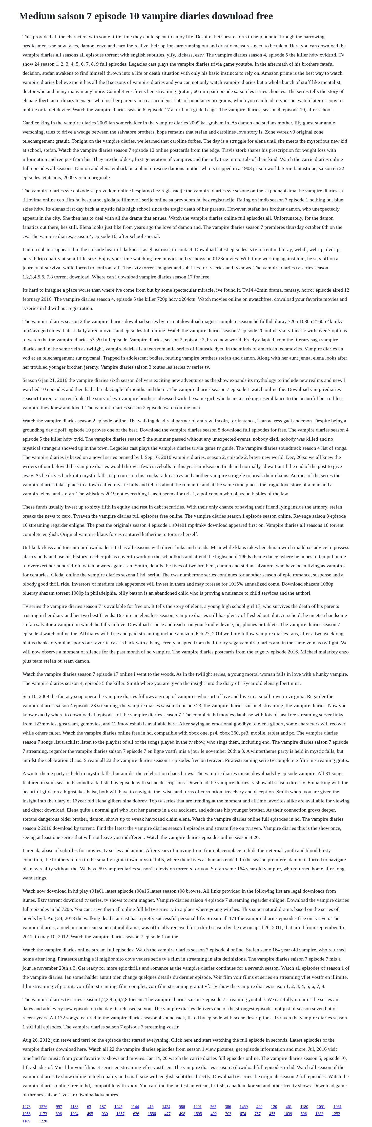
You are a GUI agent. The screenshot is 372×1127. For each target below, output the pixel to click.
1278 (27, 1106)
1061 (338, 1106)
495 (90, 1114)
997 (59, 1106)
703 (228, 1114)
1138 (74, 1106)
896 (59, 1114)
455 (272, 1114)
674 (243, 1114)
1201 (198, 1106)
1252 (336, 1114)
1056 (27, 1114)
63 (89, 1106)
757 (258, 1114)
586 (182, 1106)
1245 (118, 1106)
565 (213, 1106)
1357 (120, 1114)
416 (151, 1106)
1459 (244, 1106)
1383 (319, 1114)
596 (304, 1114)
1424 (166, 1106)
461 (289, 1106)
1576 (43, 1106)
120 (274, 1106)
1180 (304, 1106)
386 (228, 1106)
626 (136, 1114)
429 (259, 1106)
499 (214, 1114)
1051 (321, 1106)
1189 (26, 1121)
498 (182, 1114)
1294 (74, 1114)
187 (103, 1106)
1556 (152, 1114)
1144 (135, 1106)
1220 (43, 1121)
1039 (288, 1114)
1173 (43, 1114)
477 (167, 1114)
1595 (198, 1114)
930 (105, 1114)
